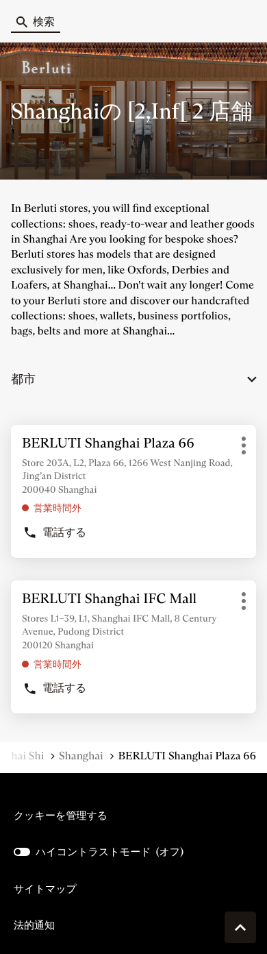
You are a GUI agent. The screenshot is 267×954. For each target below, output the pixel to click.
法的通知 (34, 925)
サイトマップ (45, 888)
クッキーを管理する (60, 815)
